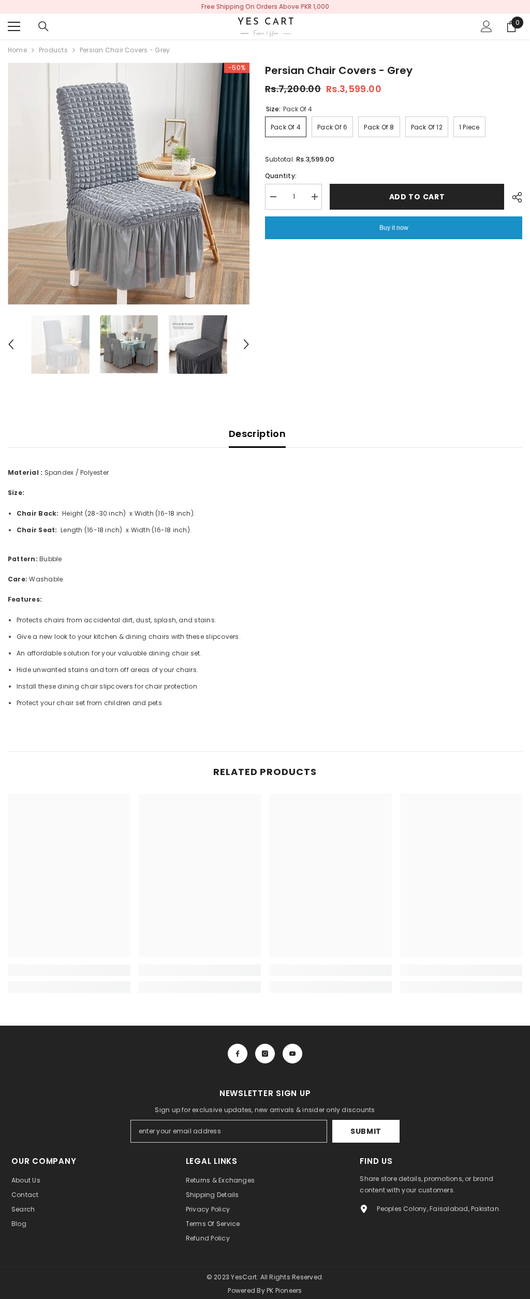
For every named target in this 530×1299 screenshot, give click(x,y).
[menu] (14, 26)
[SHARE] (513, 197)
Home (17, 50)
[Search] (43, 26)
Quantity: (281, 175)
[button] (11, 344)
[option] (128, 183)
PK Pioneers (284, 1290)
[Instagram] (265, 1053)
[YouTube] (292, 1053)
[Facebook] (237, 1053)
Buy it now (393, 227)
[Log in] (486, 26)
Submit (365, 1131)
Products (53, 50)
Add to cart (417, 197)
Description (257, 433)
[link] (69, 970)
